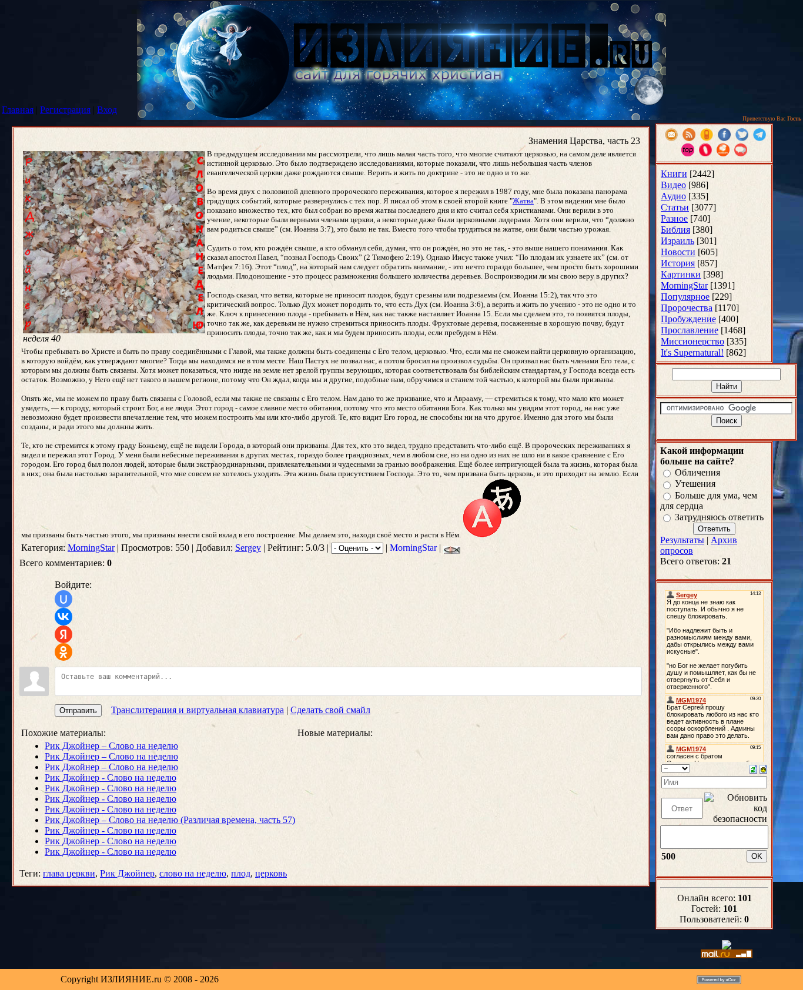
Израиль (677, 241)
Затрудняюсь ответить (719, 517)
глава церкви (69, 873)
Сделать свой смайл (330, 710)
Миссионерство (692, 341)
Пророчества (686, 308)
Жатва (523, 200)
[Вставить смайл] (763, 768)
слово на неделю (192, 873)
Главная (18, 110)
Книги (674, 174)
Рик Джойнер (127, 873)
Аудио (673, 196)
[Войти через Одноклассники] (63, 652)
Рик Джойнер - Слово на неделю (110, 777)
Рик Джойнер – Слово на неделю (111, 746)
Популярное (685, 297)
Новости (678, 252)
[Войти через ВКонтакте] (63, 617)
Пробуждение (688, 319)
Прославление (689, 330)
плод (240, 873)
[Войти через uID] (63, 599)
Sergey (248, 548)
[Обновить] (753, 768)
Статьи (675, 207)
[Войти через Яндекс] (63, 634)
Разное (674, 218)
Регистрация (65, 110)
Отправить (78, 710)
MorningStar (91, 548)
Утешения (695, 484)
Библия (675, 230)
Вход (107, 110)
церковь (271, 873)
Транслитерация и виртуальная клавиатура (197, 710)
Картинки (681, 274)
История (678, 263)
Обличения (697, 472)
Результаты (682, 540)
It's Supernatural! (692, 352)
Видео (673, 185)
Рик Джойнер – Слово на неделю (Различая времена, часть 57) (170, 820)
